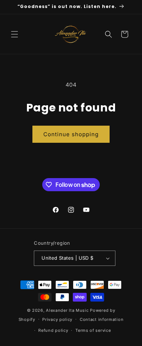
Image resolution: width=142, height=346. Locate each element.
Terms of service (93, 330)
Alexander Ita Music (67, 310)
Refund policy (53, 330)
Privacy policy (57, 319)
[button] (15, 34)
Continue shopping (71, 134)
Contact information (101, 319)
